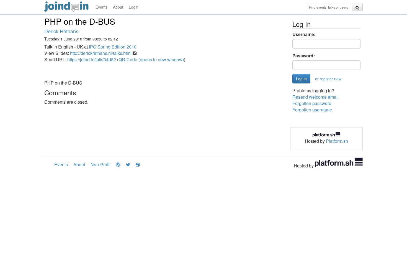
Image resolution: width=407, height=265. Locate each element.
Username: (303, 34)
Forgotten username (312, 109)
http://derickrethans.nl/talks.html (101, 53)
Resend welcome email (315, 97)
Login (133, 7)
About (118, 7)
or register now (328, 78)
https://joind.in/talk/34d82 (91, 59)
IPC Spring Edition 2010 (112, 47)
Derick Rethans (61, 31)
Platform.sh (337, 141)
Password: (303, 56)
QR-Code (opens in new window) (151, 59)
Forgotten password (311, 103)
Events (101, 7)
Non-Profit (100, 164)
